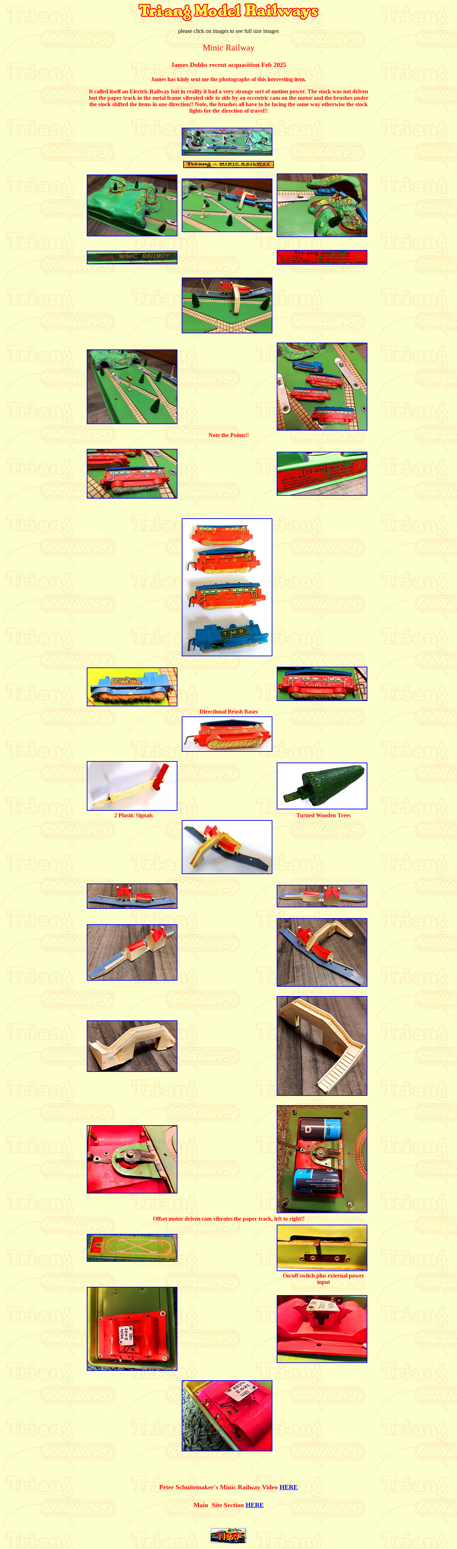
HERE (255, 1505)
